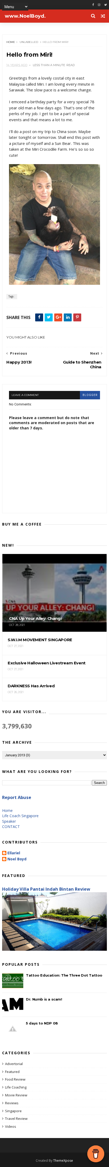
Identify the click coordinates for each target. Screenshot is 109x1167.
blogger (90, 395)
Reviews (12, 1103)
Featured (12, 1071)
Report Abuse (16, 797)
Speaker (9, 821)
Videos (10, 1126)
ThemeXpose (63, 1160)
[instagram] (99, 5)
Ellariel (13, 853)
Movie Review (16, 1095)
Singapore (13, 1111)
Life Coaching (15, 1087)
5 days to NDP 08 (42, 1023)
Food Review (15, 1079)
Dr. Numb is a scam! (44, 999)
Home (10, 42)
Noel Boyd (16, 859)
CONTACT (11, 826)
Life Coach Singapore (20, 815)
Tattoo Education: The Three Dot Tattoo (64, 975)
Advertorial (14, 1063)
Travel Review (16, 1118)
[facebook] (93, 5)
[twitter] (105, 5)
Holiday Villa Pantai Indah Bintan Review (46, 889)
